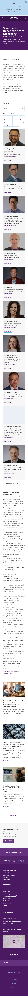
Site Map (14, 983)
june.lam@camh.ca (8, 293)
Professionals (6, 879)
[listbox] (14, 108)
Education (5, 877)
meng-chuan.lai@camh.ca (10, 225)
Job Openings (6, 894)
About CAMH (6, 891)
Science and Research (9, 875)
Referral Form (6, 898)
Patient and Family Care (9, 870)
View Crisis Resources (14, 11)
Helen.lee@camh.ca (8, 437)
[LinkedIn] (17, 861)
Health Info (6, 873)
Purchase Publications (9, 896)
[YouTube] (23, 861)
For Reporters (6, 900)
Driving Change (7, 884)
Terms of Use (14, 976)
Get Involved (6, 882)
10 (20, 483)
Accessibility (14, 979)
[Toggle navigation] (1, 18)
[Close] (26, 2)
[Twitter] (14, 861)
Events (5, 905)
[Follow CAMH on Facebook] (10, 861)
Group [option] (5, 108)
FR (18, 987)
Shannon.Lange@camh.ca (10, 327)
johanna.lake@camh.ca (9, 259)
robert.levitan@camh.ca (9, 473)
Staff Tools (7, 963)
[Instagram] (20, 861)
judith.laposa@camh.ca (9, 364)
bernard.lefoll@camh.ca (9, 398)
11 (22, 483)
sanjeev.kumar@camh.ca (10, 156)
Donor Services (7, 903)
